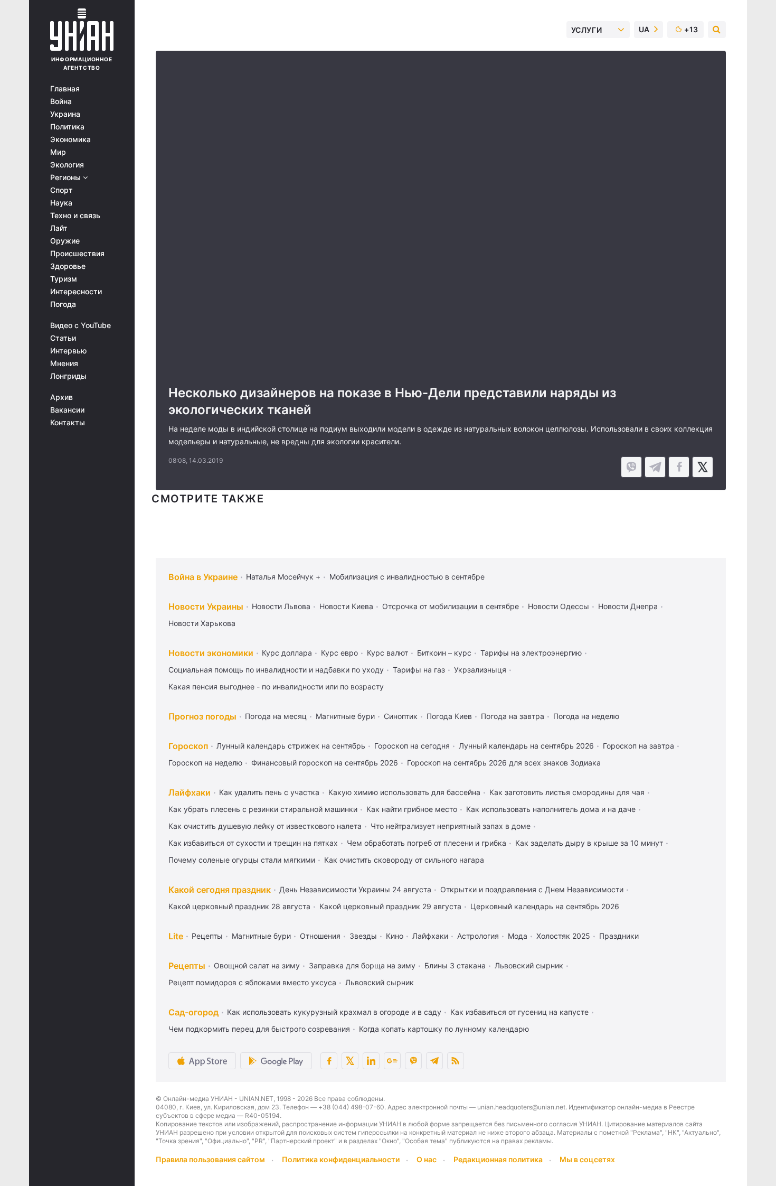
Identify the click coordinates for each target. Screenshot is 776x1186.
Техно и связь (75, 215)
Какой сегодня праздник (219, 889)
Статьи (63, 338)
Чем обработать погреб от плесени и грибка (426, 842)
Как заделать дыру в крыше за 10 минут (589, 842)
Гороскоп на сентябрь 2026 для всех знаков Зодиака (504, 762)
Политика (67, 127)
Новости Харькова (201, 623)
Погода (63, 304)
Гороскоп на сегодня (412, 745)
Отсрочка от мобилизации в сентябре (450, 606)
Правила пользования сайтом (210, 1159)
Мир (58, 152)
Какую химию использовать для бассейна (404, 792)
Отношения (320, 935)
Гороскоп (188, 746)
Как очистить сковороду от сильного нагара (404, 859)
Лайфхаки (189, 792)
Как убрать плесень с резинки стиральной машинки (262, 809)
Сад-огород (193, 1012)
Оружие (65, 241)
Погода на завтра (512, 716)
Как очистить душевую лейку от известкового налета (265, 825)
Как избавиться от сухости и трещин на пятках (253, 842)
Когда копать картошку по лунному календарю (444, 1028)
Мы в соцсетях (587, 1159)
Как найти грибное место (411, 809)
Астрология (478, 935)
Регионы (66, 177)
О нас (427, 1159)
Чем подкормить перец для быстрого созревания (259, 1028)
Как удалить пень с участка (269, 792)
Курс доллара (287, 652)
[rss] (455, 1060)
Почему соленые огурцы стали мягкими (241, 859)
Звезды (363, 935)
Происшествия (77, 253)
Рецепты (207, 935)
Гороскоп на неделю (205, 762)
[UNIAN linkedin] (371, 1060)
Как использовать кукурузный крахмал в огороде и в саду (334, 1011)
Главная (65, 89)
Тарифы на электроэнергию (531, 652)
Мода (517, 935)
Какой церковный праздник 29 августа (390, 906)
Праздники (619, 935)
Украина (65, 114)
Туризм (63, 279)
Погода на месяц (276, 716)
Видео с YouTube (80, 325)
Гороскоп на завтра (638, 745)
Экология (67, 165)
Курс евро (339, 652)
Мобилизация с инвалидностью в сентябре (407, 576)
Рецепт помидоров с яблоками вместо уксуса (252, 982)
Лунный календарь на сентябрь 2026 (526, 745)
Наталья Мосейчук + (283, 576)
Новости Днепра (628, 606)
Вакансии (67, 410)
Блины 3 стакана (455, 965)
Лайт (59, 228)
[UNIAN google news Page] (392, 1060)
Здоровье (68, 266)
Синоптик (401, 716)
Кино (394, 935)
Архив (61, 397)
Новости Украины (205, 606)
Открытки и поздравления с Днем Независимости (531, 889)
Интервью (68, 351)
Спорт (61, 190)
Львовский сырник (529, 965)
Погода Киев (449, 716)
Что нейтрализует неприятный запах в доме (451, 825)
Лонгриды (68, 376)
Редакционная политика (498, 1159)
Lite (175, 936)
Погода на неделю (586, 716)
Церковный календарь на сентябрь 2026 (544, 906)
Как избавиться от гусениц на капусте (519, 1011)
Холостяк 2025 (563, 935)
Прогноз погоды (202, 716)
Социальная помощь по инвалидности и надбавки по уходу (276, 669)
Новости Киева (346, 606)
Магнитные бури (345, 716)
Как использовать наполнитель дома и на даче (551, 809)
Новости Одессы (558, 606)
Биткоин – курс (444, 652)
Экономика (70, 139)
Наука (61, 203)
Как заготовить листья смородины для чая (567, 792)
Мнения (64, 363)
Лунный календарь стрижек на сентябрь (290, 745)
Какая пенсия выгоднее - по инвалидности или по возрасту (276, 686)
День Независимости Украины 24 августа (355, 889)
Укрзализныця (480, 669)
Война (61, 101)
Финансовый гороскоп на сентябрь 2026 (324, 762)
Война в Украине (203, 577)
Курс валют (387, 652)
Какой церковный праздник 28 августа (239, 906)
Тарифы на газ (419, 669)
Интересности (76, 291)
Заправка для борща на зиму (362, 965)
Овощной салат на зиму (257, 965)
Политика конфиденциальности (341, 1159)
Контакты (67, 422)
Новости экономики (210, 653)
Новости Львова (281, 606)
